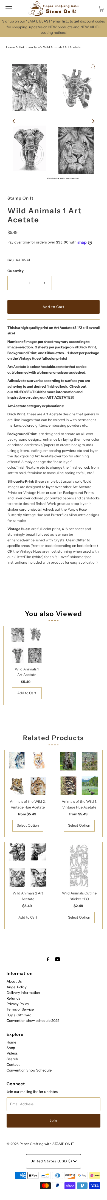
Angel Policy (17, 987)
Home (10, 47)
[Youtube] (57, 959)
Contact (13, 1064)
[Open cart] (101, 9)
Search (12, 1059)
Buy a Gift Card (19, 1015)
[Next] (93, 121)
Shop (11, 1048)
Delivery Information (23, 993)
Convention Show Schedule (29, 1070)
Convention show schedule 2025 (33, 1021)
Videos (12, 1053)
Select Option (28, 825)
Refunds (13, 998)
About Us (14, 981)
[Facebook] (48, 959)
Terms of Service (20, 1009)
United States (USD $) (51, 1161)
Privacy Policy (18, 1004)
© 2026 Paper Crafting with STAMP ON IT (40, 1144)
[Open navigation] (8, 9)
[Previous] (14, 121)
